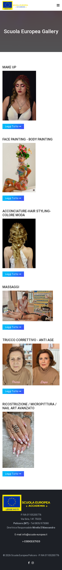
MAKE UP (9, 67)
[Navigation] (58, 5)
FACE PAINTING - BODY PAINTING (27, 139)
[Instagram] (33, 562)
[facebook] (29, 562)
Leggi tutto (12, 126)
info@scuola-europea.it (34, 534)
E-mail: (18, 534)
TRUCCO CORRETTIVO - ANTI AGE (28, 340)
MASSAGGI (10, 287)
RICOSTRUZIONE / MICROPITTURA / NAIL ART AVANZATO (29, 406)
